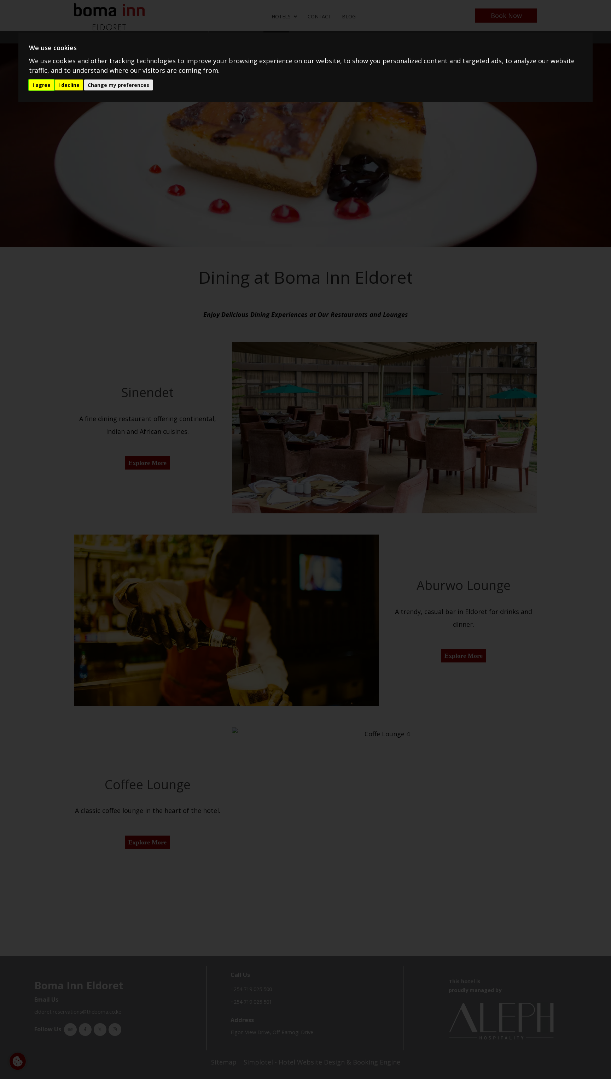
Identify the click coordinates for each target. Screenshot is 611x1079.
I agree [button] (42, 85)
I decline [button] (69, 85)
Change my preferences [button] (118, 85)
